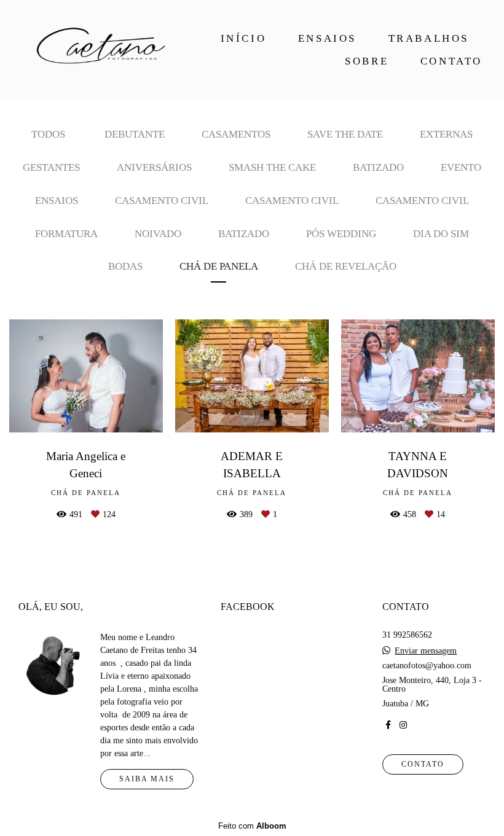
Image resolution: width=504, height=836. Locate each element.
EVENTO (461, 167)
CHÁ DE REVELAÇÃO (345, 266)
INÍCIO (244, 38)
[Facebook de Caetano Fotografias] (388, 725)
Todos (48, 134)
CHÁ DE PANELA (218, 266)
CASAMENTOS (236, 134)
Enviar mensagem (426, 651)
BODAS (125, 266)
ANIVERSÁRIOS (154, 167)
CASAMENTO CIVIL (161, 200)
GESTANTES (51, 167)
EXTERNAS (446, 134)
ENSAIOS (327, 38)
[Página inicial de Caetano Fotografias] (97, 49)
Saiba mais (147, 779)
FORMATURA (66, 234)
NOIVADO (158, 234)
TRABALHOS (428, 38)
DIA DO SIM (441, 234)
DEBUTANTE (134, 134)
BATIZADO (378, 167)
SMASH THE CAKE (272, 167)
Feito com (252, 825)
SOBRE (366, 61)
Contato (422, 764)
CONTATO (451, 61)
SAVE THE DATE (345, 134)
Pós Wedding (341, 234)
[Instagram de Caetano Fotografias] (403, 725)
